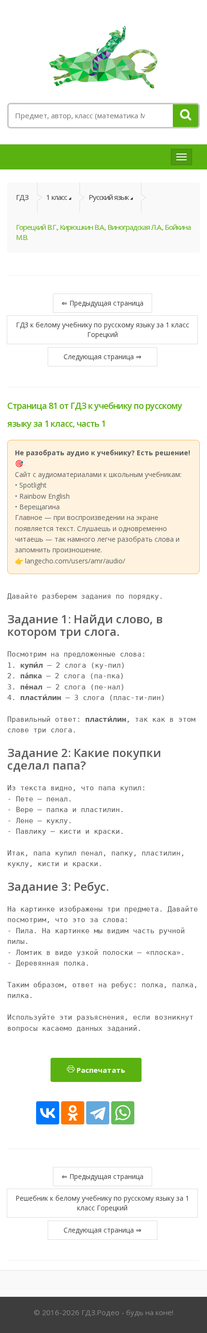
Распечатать (100, 1070)
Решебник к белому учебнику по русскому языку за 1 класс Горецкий (102, 1202)
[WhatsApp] (122, 1112)
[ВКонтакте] (47, 1112)
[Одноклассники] (72, 1112)
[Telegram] (97, 1112)
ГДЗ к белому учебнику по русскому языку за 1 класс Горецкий (102, 329)
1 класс (56, 197)
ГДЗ (22, 197)
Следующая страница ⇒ (103, 356)
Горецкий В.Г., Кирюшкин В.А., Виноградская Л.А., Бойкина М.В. (103, 232)
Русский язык (109, 197)
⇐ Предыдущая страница (102, 303)
